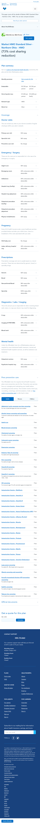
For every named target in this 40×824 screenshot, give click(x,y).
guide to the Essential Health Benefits (17, 70)
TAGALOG (6, 814)
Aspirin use (4, 422)
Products (24, 705)
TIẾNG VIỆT (6, 816)
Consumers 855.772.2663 (13, 4)
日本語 (5, 801)
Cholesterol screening (8, 433)
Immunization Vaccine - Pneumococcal (13, 543)
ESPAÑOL (6, 811)
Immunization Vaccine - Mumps (10, 533)
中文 (5, 786)
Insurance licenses (8, 773)
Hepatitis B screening (7, 467)
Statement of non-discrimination (11, 775)
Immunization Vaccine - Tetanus (10, 554)
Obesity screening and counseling (11, 572)
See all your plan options (20, 20)
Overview (24, 703)
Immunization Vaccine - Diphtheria (11, 490)
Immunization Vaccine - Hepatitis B (12, 501)
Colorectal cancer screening (10, 440)
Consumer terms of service (10, 766)
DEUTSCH (6, 793)
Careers (23, 679)
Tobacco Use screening (8, 594)
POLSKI (5, 805)
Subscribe (35, 732)
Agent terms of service (9, 768)
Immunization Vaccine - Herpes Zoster (12, 506)
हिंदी (4, 797)
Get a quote (29, 38)
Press (22, 685)
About (23, 676)
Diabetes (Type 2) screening (9, 453)
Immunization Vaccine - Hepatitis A (12, 495)
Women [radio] (20, 399)
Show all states (8, 688)
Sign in (6, 717)
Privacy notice (7, 770)
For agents (7, 703)
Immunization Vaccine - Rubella (11, 549)
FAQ (5, 679)
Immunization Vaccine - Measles (11, 522)
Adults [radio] (7, 399)
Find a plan (36, 1)
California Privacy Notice (9, 777)
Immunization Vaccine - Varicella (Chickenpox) (15, 560)
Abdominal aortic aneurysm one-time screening (15, 406)
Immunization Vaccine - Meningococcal (13, 527)
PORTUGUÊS (7, 807)
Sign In (23, 711)
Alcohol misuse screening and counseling (14, 413)
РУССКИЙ (6, 809)
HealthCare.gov (7, 760)
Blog (22, 682)
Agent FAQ (7, 711)
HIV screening (5, 483)
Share (27, 34)
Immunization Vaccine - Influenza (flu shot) (14, 517)
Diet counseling (6, 460)
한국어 (5, 803)
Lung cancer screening (8, 565)
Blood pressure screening (9, 428)
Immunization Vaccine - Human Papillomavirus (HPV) (17, 511)
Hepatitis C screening (8, 474)
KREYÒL (6, 788)
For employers (25, 688)
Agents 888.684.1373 (5, 4)
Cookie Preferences (27, 694)
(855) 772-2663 (20, 638)
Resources (24, 708)
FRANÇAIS (6, 790)
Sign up (6, 714)
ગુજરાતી (5, 795)
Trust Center (7, 779)
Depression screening (8, 447)
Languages (6, 784)
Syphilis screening (6, 587)
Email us (23, 691)
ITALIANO (6, 799)
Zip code (4, 617)
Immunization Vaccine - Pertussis (11, 538)
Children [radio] (32, 399)
